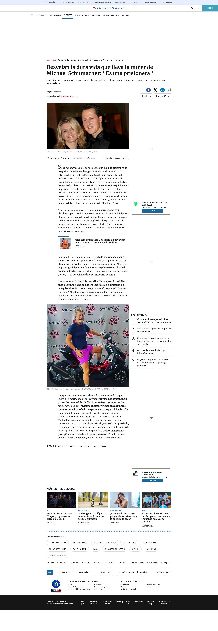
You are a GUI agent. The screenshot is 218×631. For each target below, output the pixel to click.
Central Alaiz (149, 543)
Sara (95, 549)
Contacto (66, 572)
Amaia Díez (114, 522)
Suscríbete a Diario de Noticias (133, 572)
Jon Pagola (51, 522)
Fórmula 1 (103, 446)
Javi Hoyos (151, 549)
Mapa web (124, 587)
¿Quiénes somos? (163, 572)
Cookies (118, 601)
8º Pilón (135, 549)
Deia (70, 585)
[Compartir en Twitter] (155, 90)
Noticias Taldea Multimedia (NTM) (80, 589)
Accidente (82, 446)
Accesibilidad (138, 601)
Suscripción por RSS (153, 587)
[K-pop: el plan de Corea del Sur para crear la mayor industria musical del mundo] (157, 500)
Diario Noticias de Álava (77, 587)
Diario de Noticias (100, 585)
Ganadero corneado (115, 549)
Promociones (85, 572)
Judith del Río (147, 525)
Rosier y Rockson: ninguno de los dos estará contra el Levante (91, 60)
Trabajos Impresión (153, 585)
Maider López (83, 522)
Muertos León (80, 543)
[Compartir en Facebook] (148, 90)
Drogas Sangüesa (57, 555)
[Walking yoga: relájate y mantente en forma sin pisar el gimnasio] (93, 500)
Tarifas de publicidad (128, 589)
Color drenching (57, 549)
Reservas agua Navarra (105, 543)
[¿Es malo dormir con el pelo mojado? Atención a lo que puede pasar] (125, 500)
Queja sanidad (80, 549)
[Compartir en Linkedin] (162, 90)
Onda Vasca (98, 589)
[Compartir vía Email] (169, 90)
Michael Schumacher (66, 446)
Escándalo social (57, 543)
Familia (93, 446)
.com (50, 572)
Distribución (124, 585)
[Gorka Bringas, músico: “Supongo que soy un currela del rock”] (61, 500)
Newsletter (105, 572)
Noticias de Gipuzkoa (102, 587)
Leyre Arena (79, 246)
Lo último (139, 315)
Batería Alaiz (129, 543)
